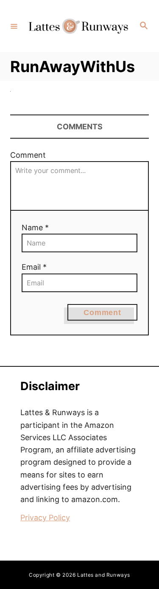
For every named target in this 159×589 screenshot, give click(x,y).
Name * (35, 227)
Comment (28, 155)
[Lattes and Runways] (78, 26)
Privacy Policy (45, 517)
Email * (34, 266)
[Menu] (14, 26)
